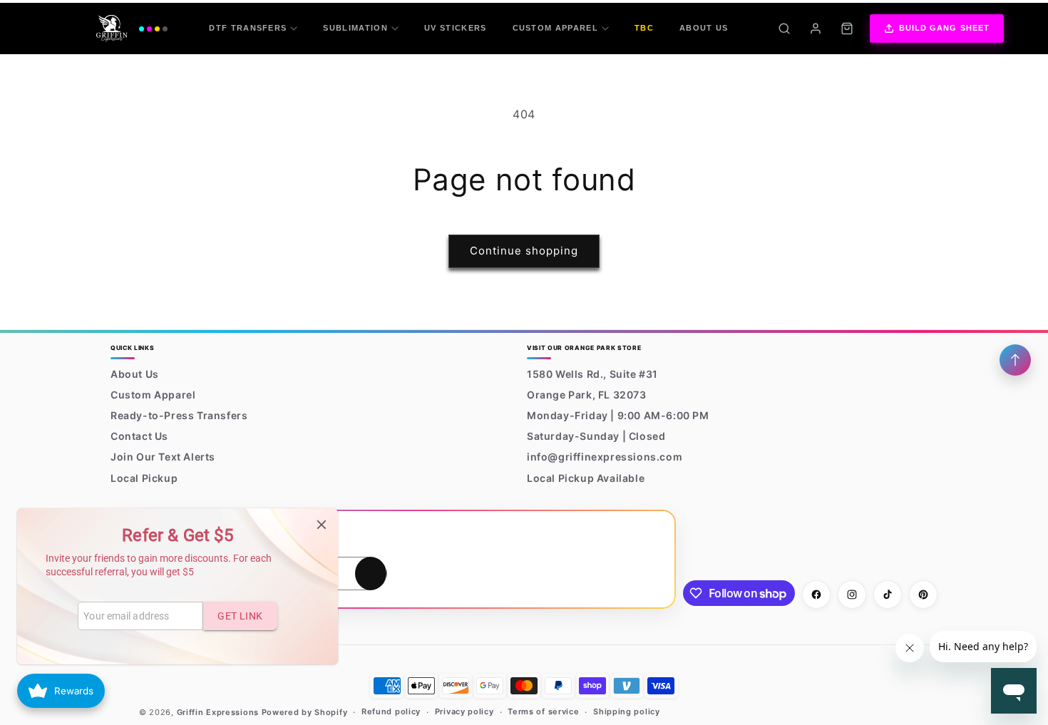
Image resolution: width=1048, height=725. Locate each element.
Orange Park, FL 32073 (587, 395)
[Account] (815, 28)
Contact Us (139, 436)
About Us (704, 28)
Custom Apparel (555, 28)
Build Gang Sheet (944, 28)
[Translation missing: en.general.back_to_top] (1015, 360)
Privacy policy (464, 711)
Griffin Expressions (218, 712)
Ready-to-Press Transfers (179, 415)
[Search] (784, 28)
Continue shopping (524, 250)
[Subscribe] (370, 573)
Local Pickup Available (585, 478)
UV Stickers (455, 28)
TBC (644, 28)
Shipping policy (626, 711)
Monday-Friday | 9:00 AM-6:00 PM (618, 415)
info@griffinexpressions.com (604, 457)
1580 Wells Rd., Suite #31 (592, 374)
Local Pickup (144, 478)
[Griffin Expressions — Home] (132, 28)
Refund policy (391, 711)
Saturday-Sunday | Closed (596, 436)
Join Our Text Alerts (163, 457)
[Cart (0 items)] (847, 28)
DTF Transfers (248, 28)
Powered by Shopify (305, 712)
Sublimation (355, 28)
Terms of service (543, 711)
